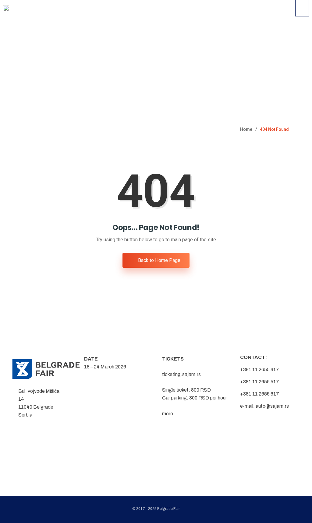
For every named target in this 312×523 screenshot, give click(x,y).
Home (246, 129)
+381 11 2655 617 (259, 394)
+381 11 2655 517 (259, 381)
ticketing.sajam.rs (181, 374)
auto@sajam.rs (272, 406)
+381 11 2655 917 (259, 369)
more (167, 413)
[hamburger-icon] (302, 8)
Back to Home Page (158, 260)
